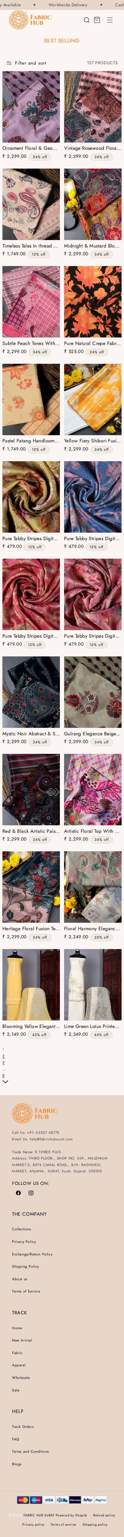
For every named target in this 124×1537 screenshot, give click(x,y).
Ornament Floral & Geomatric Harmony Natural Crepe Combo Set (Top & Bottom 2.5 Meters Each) (31, 148)
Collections (21, 1229)
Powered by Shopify (72, 1515)
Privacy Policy (24, 1241)
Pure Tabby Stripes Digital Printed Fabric (31, 539)
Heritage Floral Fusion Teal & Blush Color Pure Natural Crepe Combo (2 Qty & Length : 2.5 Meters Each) (31, 929)
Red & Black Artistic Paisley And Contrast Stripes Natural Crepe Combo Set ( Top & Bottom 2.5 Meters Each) (31, 831)
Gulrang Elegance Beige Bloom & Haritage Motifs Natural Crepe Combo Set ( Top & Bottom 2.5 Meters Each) (93, 734)
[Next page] (5, 1083)
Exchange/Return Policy (32, 1254)
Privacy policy (33, 1524)
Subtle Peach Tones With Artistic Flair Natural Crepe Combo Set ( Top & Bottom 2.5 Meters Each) (31, 343)
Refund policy (104, 1515)
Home (17, 1328)
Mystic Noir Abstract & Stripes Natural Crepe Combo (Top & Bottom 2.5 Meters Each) (31, 734)
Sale (15, 1390)
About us (19, 1279)
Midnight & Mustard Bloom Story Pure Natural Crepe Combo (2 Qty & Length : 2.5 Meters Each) (93, 246)
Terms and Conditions (30, 1451)
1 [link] (3, 1049)
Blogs (17, 1464)
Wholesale (21, 1377)
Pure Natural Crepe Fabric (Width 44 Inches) (93, 343)
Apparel (19, 1365)
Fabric (17, 1353)
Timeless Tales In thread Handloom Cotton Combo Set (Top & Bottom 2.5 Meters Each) (31, 246)
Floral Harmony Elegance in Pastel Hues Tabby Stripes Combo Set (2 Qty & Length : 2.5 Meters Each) (93, 929)
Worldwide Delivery (63, 4)
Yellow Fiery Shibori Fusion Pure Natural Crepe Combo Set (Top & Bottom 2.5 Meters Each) (93, 441)
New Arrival (22, 1340)
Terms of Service (26, 1291)
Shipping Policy (25, 1266)
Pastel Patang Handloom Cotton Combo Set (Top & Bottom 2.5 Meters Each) (31, 441)
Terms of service (63, 1524)
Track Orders (23, 1426)
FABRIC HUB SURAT (38, 1515)
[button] (110, 20)
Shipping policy (95, 1524)
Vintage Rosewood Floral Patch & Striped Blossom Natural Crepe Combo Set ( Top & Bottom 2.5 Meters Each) (93, 148)
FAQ (15, 1439)
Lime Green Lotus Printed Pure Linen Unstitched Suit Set (93, 1026)
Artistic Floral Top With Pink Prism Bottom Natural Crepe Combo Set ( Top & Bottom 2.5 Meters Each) (93, 831)
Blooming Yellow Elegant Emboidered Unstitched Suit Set (31, 1026)
